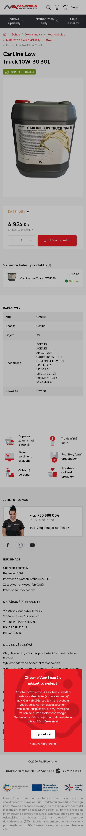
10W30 (49, 40)
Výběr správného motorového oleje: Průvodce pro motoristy (41, 669)
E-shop (15, 34)
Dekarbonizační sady (44, 21)
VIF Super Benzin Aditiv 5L (19, 622)
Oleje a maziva (33, 34)
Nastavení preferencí (43, 744)
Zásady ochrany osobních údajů (23, 585)
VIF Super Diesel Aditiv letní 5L (22, 616)
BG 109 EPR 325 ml (15, 627)
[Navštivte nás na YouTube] (32, 545)
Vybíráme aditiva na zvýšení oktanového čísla (31, 663)
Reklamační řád (13, 573)
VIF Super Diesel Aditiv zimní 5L (22, 611)
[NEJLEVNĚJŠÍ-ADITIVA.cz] (20, 7)
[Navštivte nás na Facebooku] (7, 545)
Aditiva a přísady (14, 21)
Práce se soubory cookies (19, 590)
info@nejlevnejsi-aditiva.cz (49, 528)
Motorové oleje (56, 34)
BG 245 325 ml (12, 633)
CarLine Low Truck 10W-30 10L (38, 278)
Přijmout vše (43, 734)
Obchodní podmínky (15, 568)
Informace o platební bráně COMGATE (27, 579)
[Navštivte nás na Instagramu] (20, 545)
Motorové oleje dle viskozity (23, 40)
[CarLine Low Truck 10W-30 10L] (11, 278)
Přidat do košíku (61, 240)
